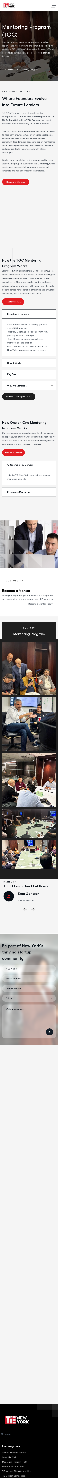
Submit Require (49, 1031)
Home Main (7, 69)
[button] (25, 909)
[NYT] (9, 5)
